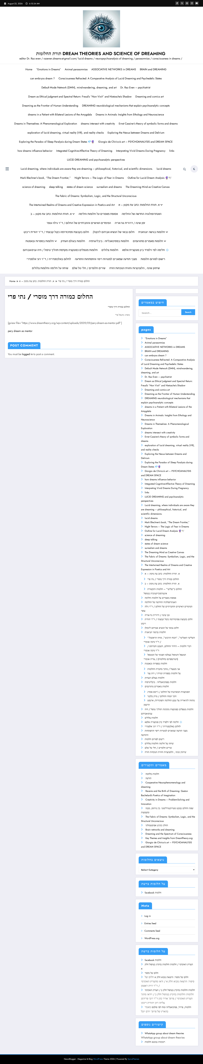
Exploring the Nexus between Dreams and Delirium (136, 133)
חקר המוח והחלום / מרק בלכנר (161, 696)
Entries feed (150, 923)
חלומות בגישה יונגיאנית (152, 232)
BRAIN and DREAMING (153, 69)
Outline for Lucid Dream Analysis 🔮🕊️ (150, 178)
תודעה (148, 778)
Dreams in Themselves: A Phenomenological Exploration (45, 124)
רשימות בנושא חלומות (155, 1042)
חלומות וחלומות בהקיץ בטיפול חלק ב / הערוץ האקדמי (170, 990)
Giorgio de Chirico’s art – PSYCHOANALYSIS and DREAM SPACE (135, 142)
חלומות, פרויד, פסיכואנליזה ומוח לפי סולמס (171, 1007)
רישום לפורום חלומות (153, 259)
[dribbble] (187, 3)
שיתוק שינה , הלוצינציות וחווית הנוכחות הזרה (134, 268)
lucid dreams (164, 169)
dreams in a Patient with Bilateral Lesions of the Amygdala (60, 114)
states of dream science (80, 187)
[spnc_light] (194, 169)
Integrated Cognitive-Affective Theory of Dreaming (84, 151)
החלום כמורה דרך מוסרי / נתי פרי (163, 579)
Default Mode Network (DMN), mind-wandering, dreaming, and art (79, 87)
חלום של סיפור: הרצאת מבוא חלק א (171, 977)
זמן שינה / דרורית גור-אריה (130, 223)
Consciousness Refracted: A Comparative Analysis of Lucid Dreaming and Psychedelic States (110, 78)
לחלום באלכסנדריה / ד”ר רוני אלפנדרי (49, 259)
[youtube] (197, 3)
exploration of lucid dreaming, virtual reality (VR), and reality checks (65, 133)
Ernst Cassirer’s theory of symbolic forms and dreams (148, 124)
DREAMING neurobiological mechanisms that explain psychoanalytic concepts (126, 106)
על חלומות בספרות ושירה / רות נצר (164, 673)
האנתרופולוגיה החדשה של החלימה (141, 214)
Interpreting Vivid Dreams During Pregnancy (140, 151)
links (171, 151)
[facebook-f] (177, 3)
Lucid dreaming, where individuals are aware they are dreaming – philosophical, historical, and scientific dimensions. (87, 169)
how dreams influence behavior (35, 151)
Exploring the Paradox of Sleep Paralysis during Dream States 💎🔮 (56, 142)
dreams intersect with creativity (98, 124)
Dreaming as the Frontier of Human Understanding (50, 106)
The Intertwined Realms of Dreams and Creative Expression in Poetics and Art (72, 205)
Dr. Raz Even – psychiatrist (135, 87)
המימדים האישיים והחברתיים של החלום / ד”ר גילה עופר (79, 223)
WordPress (98, 1058)
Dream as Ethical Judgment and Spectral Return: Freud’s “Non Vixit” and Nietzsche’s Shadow (80, 96)
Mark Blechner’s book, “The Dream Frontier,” (45, 178)
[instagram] (192, 3)
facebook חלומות (153, 892)
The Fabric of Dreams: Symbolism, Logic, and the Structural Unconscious (95, 196)
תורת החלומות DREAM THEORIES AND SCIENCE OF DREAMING (100, 53)
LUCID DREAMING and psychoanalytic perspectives (96, 160)
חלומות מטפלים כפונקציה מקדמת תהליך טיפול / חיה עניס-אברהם (60, 250)
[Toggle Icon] (7, 169)
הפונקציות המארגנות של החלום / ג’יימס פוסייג (168, 692)
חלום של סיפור (151, 973)
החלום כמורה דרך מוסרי (119, 307)
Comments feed (152, 931)
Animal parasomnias (76, 69)
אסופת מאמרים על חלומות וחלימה (98, 214)
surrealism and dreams (109, 187)
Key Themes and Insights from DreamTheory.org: (169, 838)
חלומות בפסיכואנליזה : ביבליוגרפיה (109, 241)
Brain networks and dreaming (159, 829)
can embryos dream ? (42, 78)
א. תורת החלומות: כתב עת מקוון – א (139, 205)
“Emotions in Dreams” (48, 69)
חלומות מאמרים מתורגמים (148, 241)
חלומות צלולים (110, 250)
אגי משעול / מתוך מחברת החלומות (163, 669)
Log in (147, 916)
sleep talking (56, 187)
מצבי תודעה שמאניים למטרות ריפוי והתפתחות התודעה (106, 259)
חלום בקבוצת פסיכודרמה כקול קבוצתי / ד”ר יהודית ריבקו (56, 232)
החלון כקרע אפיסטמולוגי (156, 825)
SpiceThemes (133, 1058)
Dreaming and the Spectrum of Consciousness (168, 834)
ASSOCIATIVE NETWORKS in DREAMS (113, 69)
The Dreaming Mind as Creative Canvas (148, 187)
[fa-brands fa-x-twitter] (182, 3)
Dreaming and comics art (149, 96)
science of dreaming (33, 187)
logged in (27, 354)
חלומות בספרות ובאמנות (40, 241)
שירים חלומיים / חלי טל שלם (88, 268)
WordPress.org (151, 938)
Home (28, 69)
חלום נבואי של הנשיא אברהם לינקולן (113, 232)
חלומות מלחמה (152, 774)
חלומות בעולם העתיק (73, 241)
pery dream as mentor (20, 331)
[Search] (184, 169)
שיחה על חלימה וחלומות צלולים (50, 268)
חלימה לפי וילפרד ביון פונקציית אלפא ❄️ (145, 250)
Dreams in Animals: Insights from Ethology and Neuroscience (130, 114)
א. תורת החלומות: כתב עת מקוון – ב (51, 214)
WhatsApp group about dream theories (164, 1033)
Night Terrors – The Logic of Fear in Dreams (99, 178)
